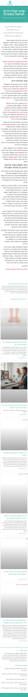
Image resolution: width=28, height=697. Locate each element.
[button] (24, 3)
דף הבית (24, 17)
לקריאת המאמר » (22, 357)
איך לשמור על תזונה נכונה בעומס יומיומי (16, 679)
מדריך (19, 17)
